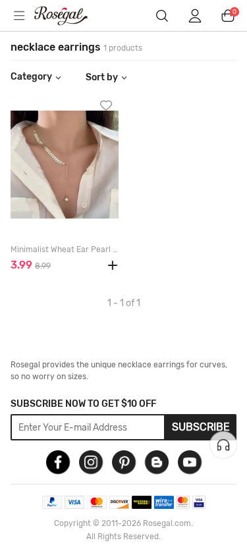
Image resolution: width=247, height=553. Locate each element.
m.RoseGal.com (69, 16)
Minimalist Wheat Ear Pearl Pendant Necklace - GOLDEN (65, 249)
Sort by (102, 77)
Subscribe (201, 427)
